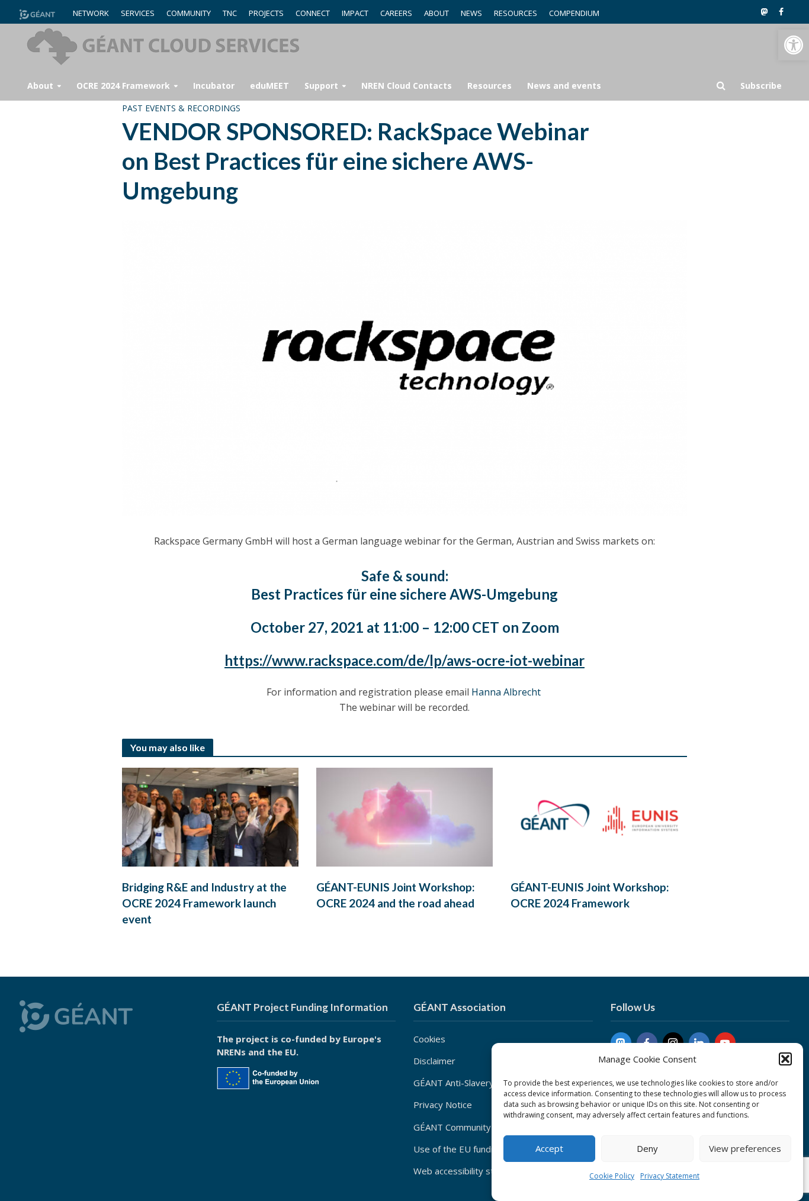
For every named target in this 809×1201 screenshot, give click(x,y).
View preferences (745, 1149)
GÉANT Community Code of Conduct (487, 1127)
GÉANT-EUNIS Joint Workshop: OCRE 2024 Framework (590, 895)
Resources (489, 85)
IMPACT (355, 13)
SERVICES (138, 13)
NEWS (471, 13)
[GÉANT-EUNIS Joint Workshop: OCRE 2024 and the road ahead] (404, 816)
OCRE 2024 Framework (123, 85)
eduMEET (269, 85)
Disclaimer (434, 1061)
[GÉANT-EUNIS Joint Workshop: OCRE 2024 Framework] (599, 816)
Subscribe (761, 85)
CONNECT (313, 13)
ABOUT (436, 13)
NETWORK (91, 13)
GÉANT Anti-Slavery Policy (466, 1083)
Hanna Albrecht (507, 691)
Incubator (214, 85)
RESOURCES (515, 13)
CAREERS (396, 13)
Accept (549, 1149)
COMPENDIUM (574, 13)
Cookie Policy (611, 1176)
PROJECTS (266, 13)
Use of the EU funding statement (480, 1149)
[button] (793, 45)
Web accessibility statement (471, 1171)
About (40, 85)
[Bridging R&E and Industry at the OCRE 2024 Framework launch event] (210, 816)
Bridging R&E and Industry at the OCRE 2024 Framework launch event (204, 903)
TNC (230, 13)
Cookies (429, 1039)
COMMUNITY (188, 13)
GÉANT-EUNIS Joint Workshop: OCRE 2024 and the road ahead (395, 895)
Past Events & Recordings (181, 108)
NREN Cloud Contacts (406, 85)
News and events (564, 85)
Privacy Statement (669, 1176)
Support (321, 85)
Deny (647, 1149)
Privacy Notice (442, 1104)
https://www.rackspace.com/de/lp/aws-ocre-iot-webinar (404, 660)
